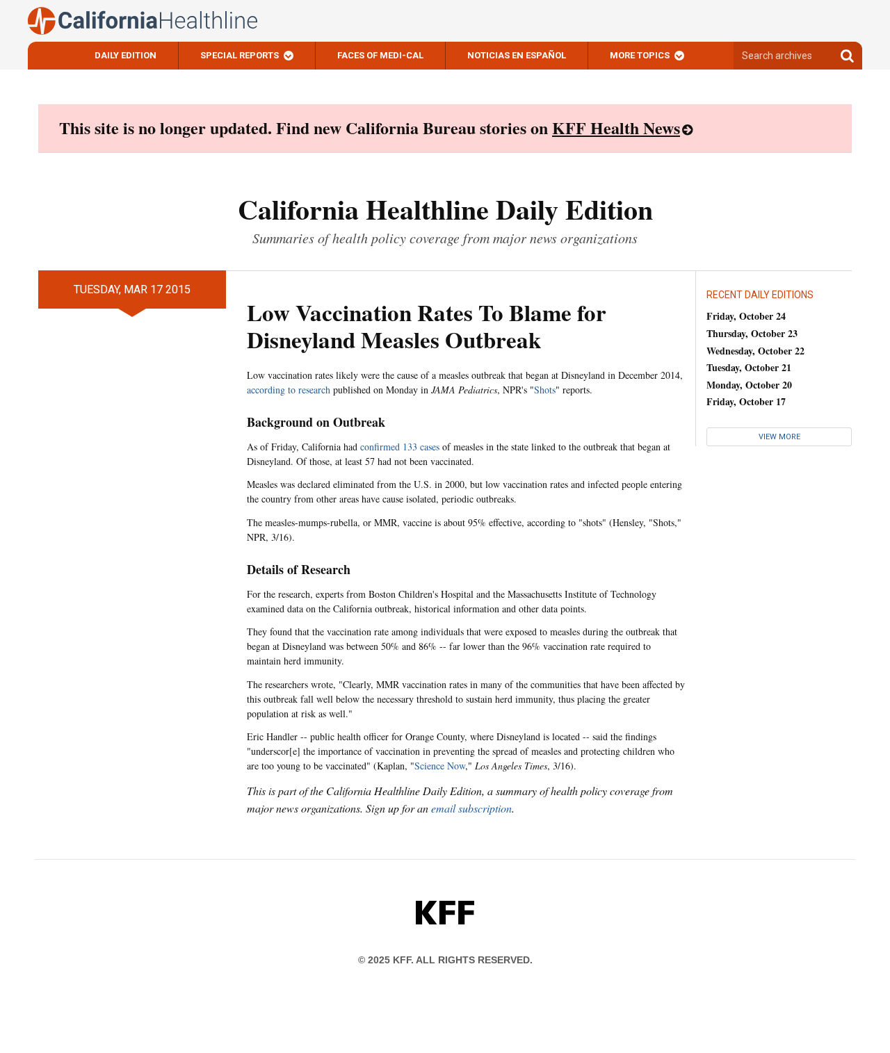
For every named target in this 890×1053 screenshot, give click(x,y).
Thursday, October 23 (752, 333)
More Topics (640, 55)
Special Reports (239, 55)
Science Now (439, 765)
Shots (545, 389)
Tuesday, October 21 (748, 367)
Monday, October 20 (749, 384)
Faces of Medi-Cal (380, 55)
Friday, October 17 (746, 401)
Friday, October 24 (746, 316)
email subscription (471, 808)
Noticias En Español (516, 55)
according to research (288, 389)
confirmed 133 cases (399, 446)
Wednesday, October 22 (755, 350)
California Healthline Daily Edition (445, 208)
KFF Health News (616, 127)
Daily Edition (125, 55)
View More (779, 436)
